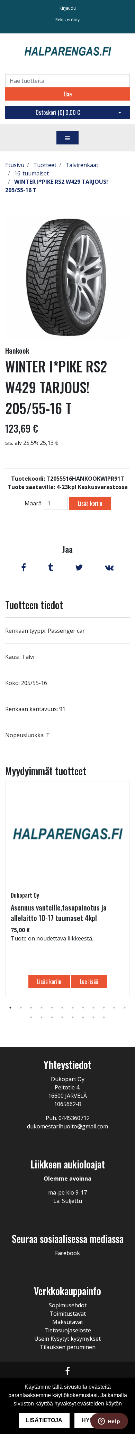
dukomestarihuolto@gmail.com (67, 1126)
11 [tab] (114, 1007)
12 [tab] (124, 1007)
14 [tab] (41, 1017)
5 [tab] (51, 1007)
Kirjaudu (68, 8)
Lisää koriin (90, 503)
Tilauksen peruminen (68, 1347)
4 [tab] (41, 1007)
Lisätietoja (44, 1420)
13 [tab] (31, 1017)
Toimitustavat (68, 1313)
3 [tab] (31, 1007)
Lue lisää (89, 981)
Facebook (67, 1253)
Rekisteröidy (67, 20)
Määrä (33, 503)
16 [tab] (62, 1017)
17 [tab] (72, 1017)
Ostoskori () (58, 112)
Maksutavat (67, 1322)
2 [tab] (20, 1007)
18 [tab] (83, 1017)
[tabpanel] (67, 888)
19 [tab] (93, 1017)
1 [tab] (10, 1007)
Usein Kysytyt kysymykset (67, 1338)
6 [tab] (62, 1007)
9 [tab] (93, 1007)
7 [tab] (72, 1007)
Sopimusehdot (68, 1305)
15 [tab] (51, 1017)
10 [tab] (103, 1007)
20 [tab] (103, 1017)
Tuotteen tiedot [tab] (34, 605)
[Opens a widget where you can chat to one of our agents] (109, 1422)
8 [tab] (83, 1007)
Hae (68, 94)
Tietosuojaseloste (67, 1330)
